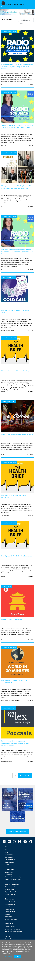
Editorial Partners (10, 859)
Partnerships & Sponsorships (13, 931)
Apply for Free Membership (17, 831)
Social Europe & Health (9, 31)
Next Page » (25, 775)
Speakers (8, 914)
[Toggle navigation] (30, 3)
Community (8, 874)
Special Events (9, 909)
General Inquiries (10, 926)
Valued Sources (9, 862)
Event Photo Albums (11, 919)
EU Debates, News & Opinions (15, 4)
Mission (7, 849)
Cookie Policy (6, 953)
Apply (21, 23)
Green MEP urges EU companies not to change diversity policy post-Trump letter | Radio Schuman (17, 67)
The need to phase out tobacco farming (15, 371)
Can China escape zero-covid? (11, 619)
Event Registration (10, 902)
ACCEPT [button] (17, 956)
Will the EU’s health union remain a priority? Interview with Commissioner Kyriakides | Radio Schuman (17, 252)
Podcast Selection (10, 894)
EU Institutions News (11, 887)
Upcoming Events (10, 904)
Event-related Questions (12, 929)
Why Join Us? (9, 872)
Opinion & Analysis (10, 892)
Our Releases (9, 857)
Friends (7, 864)
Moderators (8, 916)
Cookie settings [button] (7, 957)
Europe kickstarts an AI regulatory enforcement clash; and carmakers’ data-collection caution (15, 743)
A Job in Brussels (10, 939)
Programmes (9, 854)
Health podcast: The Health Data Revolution (16, 556)
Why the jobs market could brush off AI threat (17, 434)
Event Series (9, 907)
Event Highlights (10, 911)
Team (6, 852)
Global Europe (7, 586)
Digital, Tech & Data (8, 277)
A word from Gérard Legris (13, 879)
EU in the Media (9, 889)
